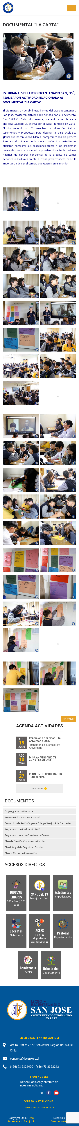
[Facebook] (48, 1093)
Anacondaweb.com (62, 1121)
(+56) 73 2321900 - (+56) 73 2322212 (34, 1066)
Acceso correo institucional (39, 1107)
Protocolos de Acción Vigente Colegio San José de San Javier (38, 823)
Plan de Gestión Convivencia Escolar (25, 841)
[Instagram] (41, 1093)
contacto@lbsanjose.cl (24, 1058)
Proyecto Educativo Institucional (22, 817)
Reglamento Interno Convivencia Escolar (27, 835)
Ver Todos (37, 788)
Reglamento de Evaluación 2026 (22, 829)
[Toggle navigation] (71, 8)
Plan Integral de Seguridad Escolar (24, 847)
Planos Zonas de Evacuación (21, 853)
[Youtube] (56, 1093)
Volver (70, 719)
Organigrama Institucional (19, 811)
